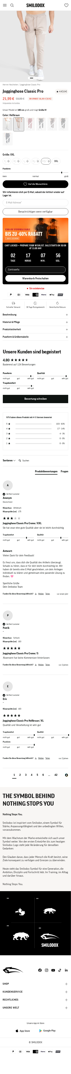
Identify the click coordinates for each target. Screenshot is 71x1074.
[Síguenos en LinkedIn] (66, 970)
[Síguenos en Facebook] (40, 970)
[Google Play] (47, 1030)
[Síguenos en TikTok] (60, 970)
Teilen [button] (47, 594)
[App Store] (23, 1030)
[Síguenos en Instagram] (47, 970)
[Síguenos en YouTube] (53, 970)
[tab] (46, 472)
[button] (14, 775)
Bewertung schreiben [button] (35, 399)
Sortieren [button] (8, 460)
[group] (35, 360)
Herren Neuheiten (10, 85)
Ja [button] (35, 594)
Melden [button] (41, 594)
